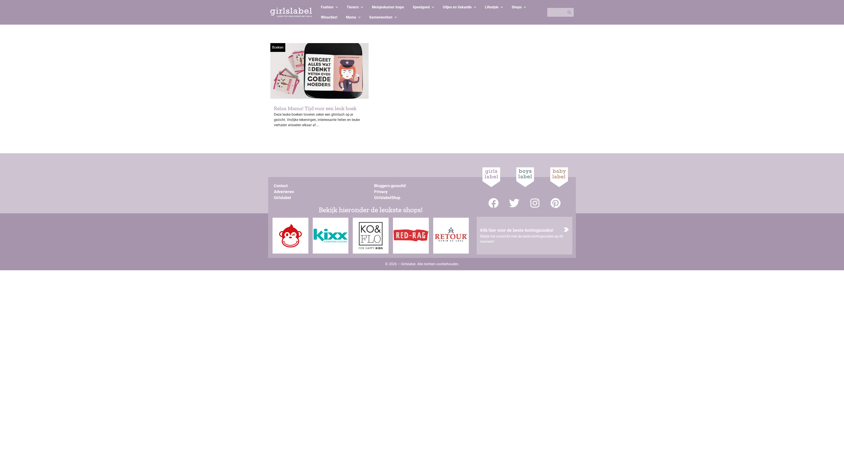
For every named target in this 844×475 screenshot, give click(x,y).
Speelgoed (421, 7)
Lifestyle (491, 7)
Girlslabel (282, 197)
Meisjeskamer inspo (388, 7)
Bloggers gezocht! (390, 185)
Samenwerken (380, 17)
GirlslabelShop (387, 197)
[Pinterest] (555, 203)
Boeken (278, 47)
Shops (517, 7)
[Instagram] (535, 203)
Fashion (327, 7)
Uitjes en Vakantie (457, 7)
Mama (351, 17)
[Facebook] (493, 203)
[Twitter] (514, 203)
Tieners (353, 7)
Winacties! (329, 17)
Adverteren (284, 191)
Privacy (380, 191)
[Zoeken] (569, 12)
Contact (281, 185)
